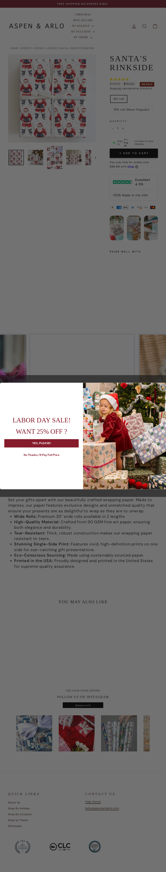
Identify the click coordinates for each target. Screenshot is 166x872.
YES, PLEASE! (41, 443)
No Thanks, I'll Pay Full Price (41, 454)
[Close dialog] (163, 388)
